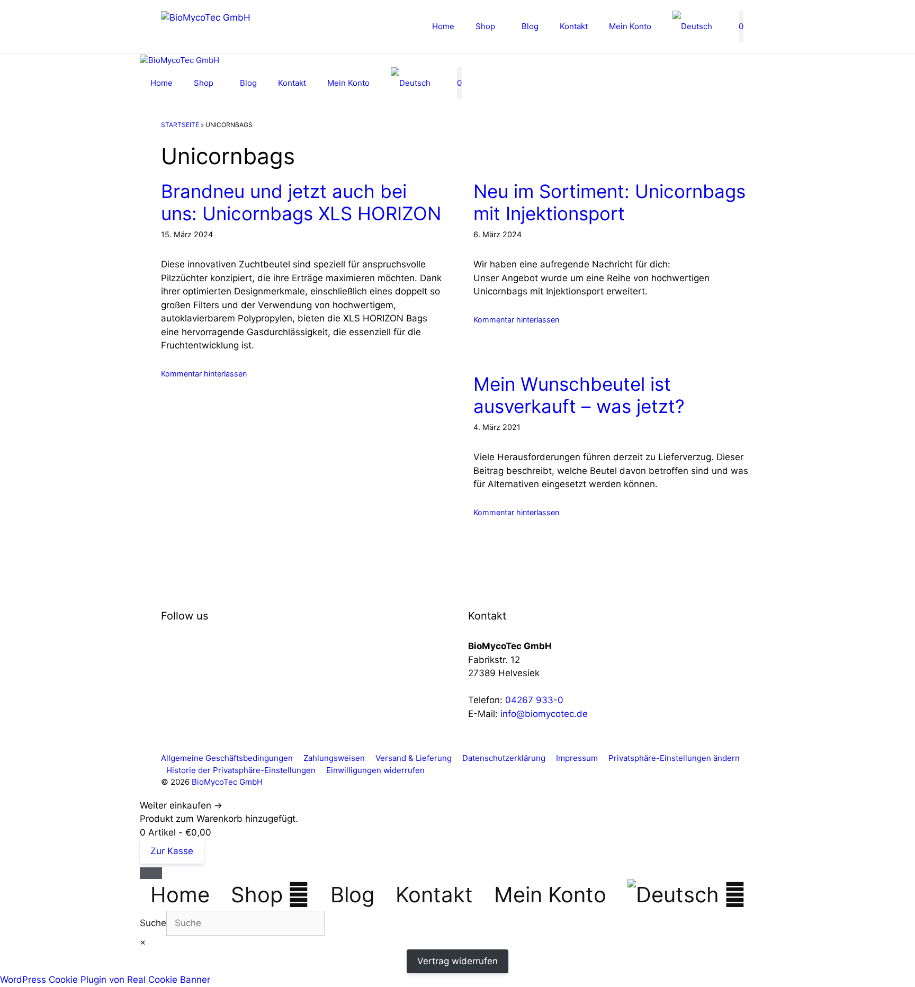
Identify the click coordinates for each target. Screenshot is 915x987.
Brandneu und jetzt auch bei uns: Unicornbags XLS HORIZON (301, 202)
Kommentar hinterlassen (204, 373)
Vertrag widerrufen (457, 961)
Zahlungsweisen (334, 758)
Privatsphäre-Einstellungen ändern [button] (674, 758)
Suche (153, 923)
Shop (485, 26)
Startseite (180, 125)
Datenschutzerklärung (503, 758)
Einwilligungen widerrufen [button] (375, 770)
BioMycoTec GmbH (227, 782)
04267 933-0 (534, 700)
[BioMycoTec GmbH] (179, 61)
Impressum (577, 758)
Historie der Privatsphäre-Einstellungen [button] (241, 770)
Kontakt (574, 26)
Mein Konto (630, 26)
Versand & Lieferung (413, 758)
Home (443, 26)
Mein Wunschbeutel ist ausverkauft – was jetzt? (579, 395)
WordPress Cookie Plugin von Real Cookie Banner (105, 979)
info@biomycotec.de (544, 713)
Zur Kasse (171, 851)
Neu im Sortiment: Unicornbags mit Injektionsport (609, 202)
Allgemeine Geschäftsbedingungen (227, 758)
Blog (530, 26)
